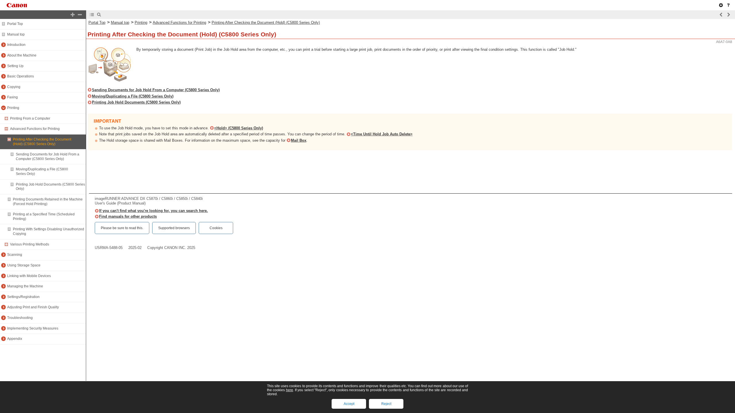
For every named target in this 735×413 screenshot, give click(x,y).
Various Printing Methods (29, 244)
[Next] (728, 14)
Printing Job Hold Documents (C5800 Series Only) (136, 102)
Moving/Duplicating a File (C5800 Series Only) (132, 96)
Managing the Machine (25, 286)
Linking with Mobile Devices (29, 276)
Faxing (12, 97)
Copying (13, 87)
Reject (386, 404)
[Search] (99, 14)
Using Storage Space (23, 265)
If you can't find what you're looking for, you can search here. (153, 211)
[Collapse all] (80, 14)
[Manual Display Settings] (721, 5)
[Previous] (721, 14)
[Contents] (92, 14)
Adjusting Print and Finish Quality (33, 307)
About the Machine (21, 55)
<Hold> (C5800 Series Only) (238, 128)
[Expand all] (72, 14)
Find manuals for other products (128, 216)
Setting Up (15, 66)
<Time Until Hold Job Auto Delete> (382, 134)
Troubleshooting (20, 318)
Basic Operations (20, 76)
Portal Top (15, 24)
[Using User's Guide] (728, 5)
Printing (13, 108)
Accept (349, 404)
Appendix (14, 339)
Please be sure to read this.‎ (122, 228)
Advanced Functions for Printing (35, 129)
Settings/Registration (23, 297)
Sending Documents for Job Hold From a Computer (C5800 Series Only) (47, 156)
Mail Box (298, 140)
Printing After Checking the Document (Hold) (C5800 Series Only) (42, 141)
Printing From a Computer (30, 118)
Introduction (16, 45)
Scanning (14, 255)
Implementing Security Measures (32, 328)
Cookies (216, 228)
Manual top (16, 34)
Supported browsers (174, 228)
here (289, 390)
